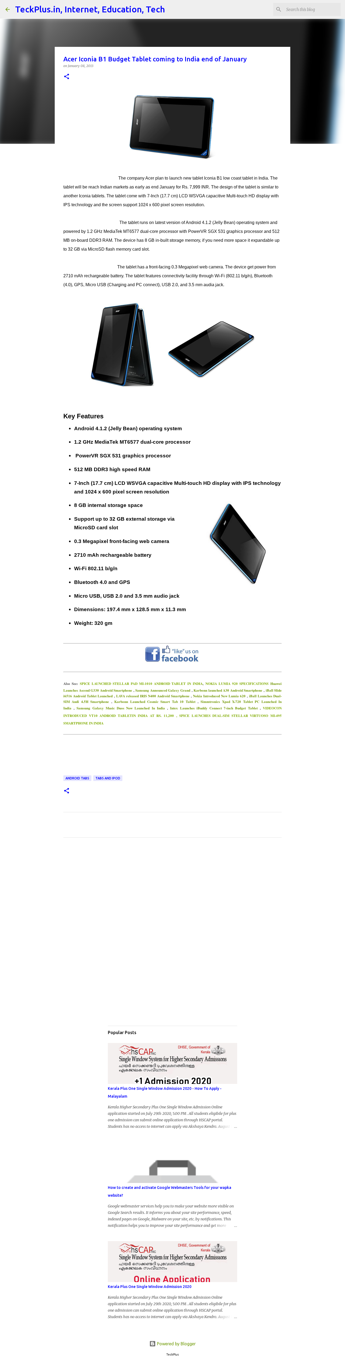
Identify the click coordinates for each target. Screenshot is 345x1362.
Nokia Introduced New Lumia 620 (219, 695)
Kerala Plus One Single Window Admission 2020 (149, 1286)
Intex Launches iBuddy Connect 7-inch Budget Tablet (213, 707)
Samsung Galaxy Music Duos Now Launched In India (121, 707)
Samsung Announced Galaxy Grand (162, 690)
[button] (66, 76)
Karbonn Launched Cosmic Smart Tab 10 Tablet (154, 701)
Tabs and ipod (107, 778)
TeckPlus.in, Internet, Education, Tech (90, 9)
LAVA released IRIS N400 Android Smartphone (152, 695)
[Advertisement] (172, 892)
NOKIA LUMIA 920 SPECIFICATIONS (236, 683)
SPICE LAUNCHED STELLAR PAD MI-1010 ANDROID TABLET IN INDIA (141, 683)
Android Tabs (77, 778)
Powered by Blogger (176, 1343)
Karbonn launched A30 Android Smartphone (228, 690)
